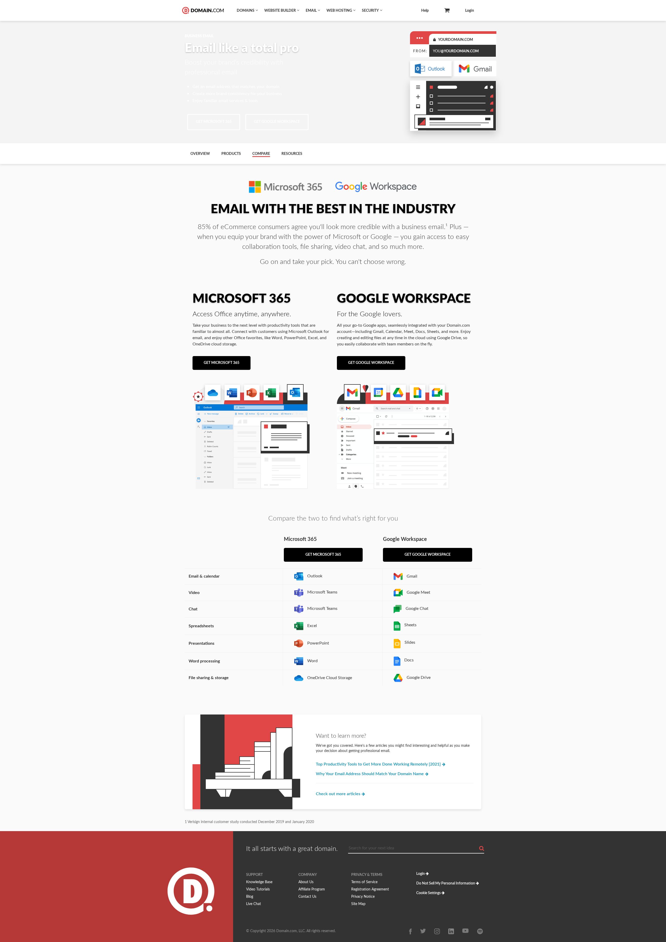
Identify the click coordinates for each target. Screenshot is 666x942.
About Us (305, 882)
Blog (249, 897)
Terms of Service (364, 882)
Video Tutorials (258, 889)
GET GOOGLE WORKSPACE (277, 122)
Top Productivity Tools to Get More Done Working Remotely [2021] (379, 764)
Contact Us (307, 897)
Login (469, 10)
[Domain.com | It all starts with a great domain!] (202, 10)
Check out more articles (338, 794)
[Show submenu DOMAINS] (256, 10)
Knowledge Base (259, 882)
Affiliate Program (311, 889)
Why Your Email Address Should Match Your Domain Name (370, 774)
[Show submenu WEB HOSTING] (354, 10)
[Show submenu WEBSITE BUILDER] (298, 10)
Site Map (358, 904)
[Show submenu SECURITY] (381, 10)
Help (425, 10)
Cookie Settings (428, 893)
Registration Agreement (370, 889)
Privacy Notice (363, 897)
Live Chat (253, 904)
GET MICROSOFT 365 (214, 122)
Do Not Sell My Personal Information (445, 883)
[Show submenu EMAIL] (319, 10)
